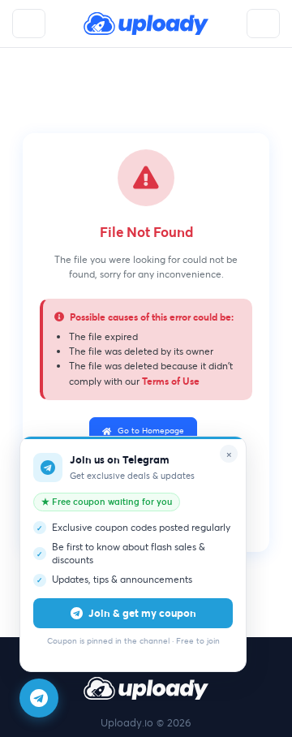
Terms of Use (171, 380)
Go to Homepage (151, 430)
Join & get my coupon (142, 613)
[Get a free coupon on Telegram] (38, 698)
